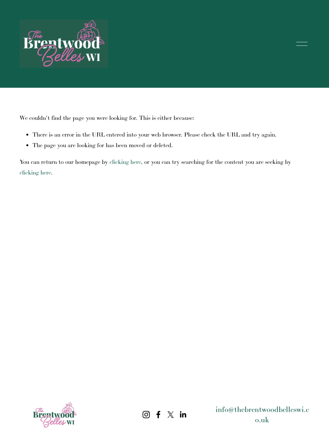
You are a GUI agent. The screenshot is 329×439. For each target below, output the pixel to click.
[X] (170, 414)
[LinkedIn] (183, 414)
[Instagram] (146, 414)
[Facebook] (158, 414)
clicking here (125, 162)
